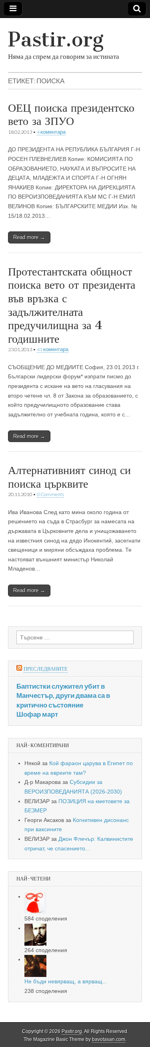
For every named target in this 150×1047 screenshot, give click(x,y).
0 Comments (50, 494)
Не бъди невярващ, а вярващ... (65, 981)
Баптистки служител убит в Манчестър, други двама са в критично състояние (63, 695)
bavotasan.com (108, 1039)
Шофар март (37, 714)
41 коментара (52, 349)
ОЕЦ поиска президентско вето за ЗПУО (71, 114)
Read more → (29, 237)
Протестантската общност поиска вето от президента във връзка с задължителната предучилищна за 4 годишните (71, 305)
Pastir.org (56, 39)
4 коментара (51, 132)
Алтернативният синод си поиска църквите (69, 477)
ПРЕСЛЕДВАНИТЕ (46, 668)
